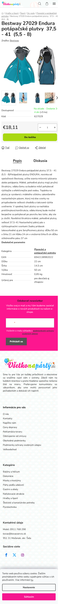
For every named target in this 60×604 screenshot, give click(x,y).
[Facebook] (6, 555)
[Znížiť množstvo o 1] (40, 127)
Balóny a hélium (11, 471)
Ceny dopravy (10, 427)
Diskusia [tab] (40, 160)
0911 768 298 (18, 529)
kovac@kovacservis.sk (14, 533)
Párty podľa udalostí (13, 485)
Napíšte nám (9, 423)
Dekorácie (8, 476)
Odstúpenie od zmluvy (14, 436)
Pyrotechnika (9, 507)
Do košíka (30, 137)
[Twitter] (14, 555)
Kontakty (7, 418)
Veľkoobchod (9, 449)
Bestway (14, 40)
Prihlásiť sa (16, 341)
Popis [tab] (17, 160)
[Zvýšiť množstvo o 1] (55, 127)
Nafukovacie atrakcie (13, 493)
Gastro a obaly (10, 489)
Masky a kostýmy (12, 480)
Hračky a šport (10, 498)
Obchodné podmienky (14, 440)
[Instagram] (22, 555)
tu (32, 580)
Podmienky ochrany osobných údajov (22, 445)
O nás (6, 414)
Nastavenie (29, 587)
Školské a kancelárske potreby (19, 502)
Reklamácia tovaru (12, 431)
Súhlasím (29, 596)
